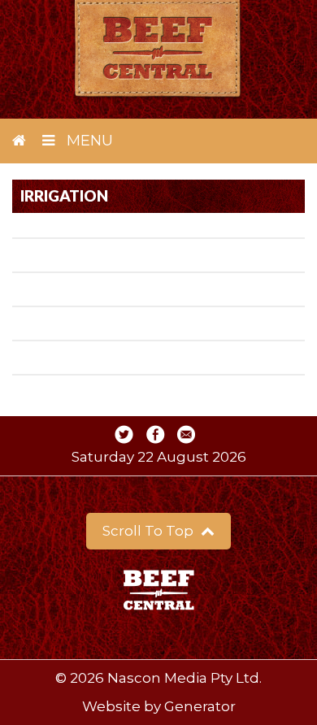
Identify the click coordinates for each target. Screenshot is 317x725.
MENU (88, 141)
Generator (200, 706)
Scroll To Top (149, 531)
